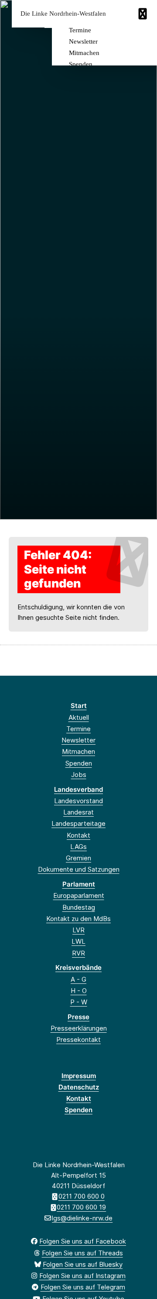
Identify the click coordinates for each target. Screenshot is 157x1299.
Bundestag (78, 907)
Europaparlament (78, 895)
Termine (80, 30)
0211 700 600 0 (81, 1196)
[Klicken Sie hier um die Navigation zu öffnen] (144, 14)
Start (79, 705)
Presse (78, 1017)
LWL (78, 941)
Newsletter (83, 41)
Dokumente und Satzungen (78, 869)
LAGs (78, 846)
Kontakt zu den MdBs (78, 918)
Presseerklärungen (79, 1028)
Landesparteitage (78, 823)
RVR (78, 953)
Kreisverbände (78, 967)
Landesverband (78, 789)
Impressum (78, 1076)
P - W (78, 1002)
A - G (78, 979)
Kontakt (78, 835)
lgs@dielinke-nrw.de (82, 1218)
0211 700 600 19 (81, 1207)
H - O (79, 990)
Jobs (78, 774)
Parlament (78, 884)
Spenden (80, 64)
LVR (78, 930)
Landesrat (78, 812)
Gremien (78, 858)
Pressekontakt (78, 1039)
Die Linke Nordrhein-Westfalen (63, 13)
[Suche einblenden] (120, 14)
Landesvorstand (78, 801)
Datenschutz (78, 1087)
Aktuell (78, 717)
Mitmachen (84, 52)
